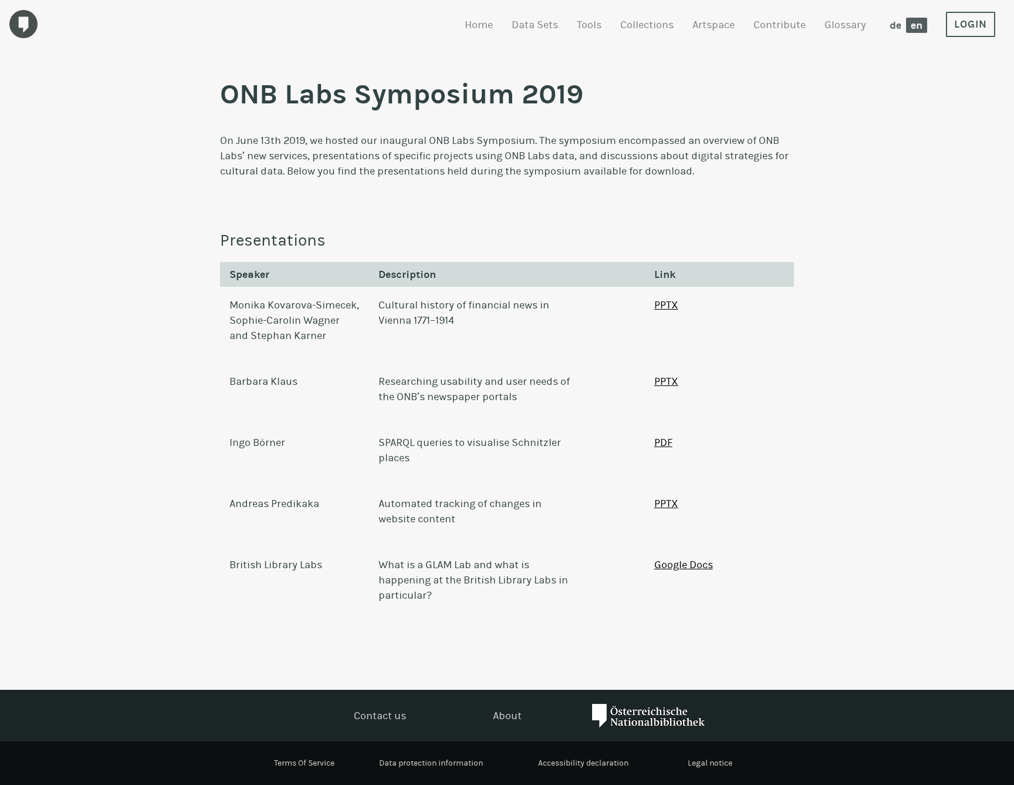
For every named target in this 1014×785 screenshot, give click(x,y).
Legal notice (710, 763)
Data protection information (431, 763)
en (916, 25)
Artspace (713, 24)
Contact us (380, 715)
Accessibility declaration (583, 763)
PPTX (666, 304)
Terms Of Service (304, 763)
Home (479, 24)
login (970, 24)
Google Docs (683, 564)
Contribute (779, 24)
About (507, 715)
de (895, 25)
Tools (589, 24)
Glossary (845, 24)
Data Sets (535, 24)
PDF (663, 442)
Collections (647, 24)
